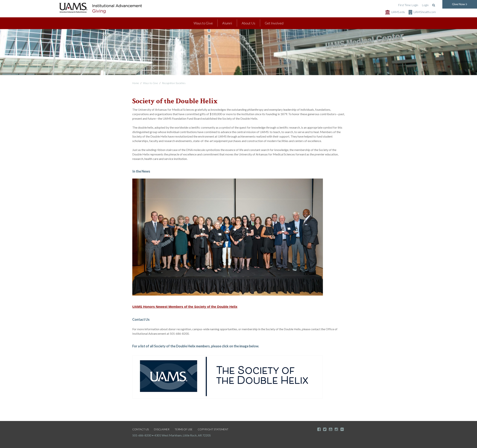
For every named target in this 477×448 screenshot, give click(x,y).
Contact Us (140, 429)
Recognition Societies (174, 83)
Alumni (227, 23)
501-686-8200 (141, 435)
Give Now (458, 4)
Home (135, 83)
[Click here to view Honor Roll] (227, 376)
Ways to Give (203, 23)
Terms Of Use (183, 429)
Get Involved (274, 23)
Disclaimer (161, 429)
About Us (248, 23)
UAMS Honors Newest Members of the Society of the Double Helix (184, 307)
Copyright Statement (213, 429)
